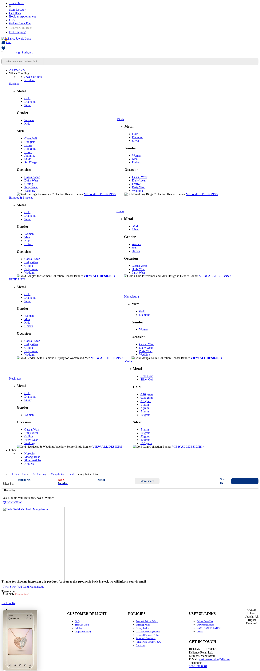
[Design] (7, 497)
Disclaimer (140, 645)
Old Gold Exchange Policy (148, 631)
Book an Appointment (22, 16)
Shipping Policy (143, 624)
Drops (28, 145)
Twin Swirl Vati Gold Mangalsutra (23, 586)
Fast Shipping (17, 32)
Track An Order (82, 624)
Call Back (15, 13)
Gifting (28, 183)
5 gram (144, 411)
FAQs (77, 621)
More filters (147, 480)
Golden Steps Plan (20, 23)
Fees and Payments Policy (147, 635)
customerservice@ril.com (214, 659)
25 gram (145, 436)
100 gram (146, 443)
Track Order (16, 3)
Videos (200, 631)
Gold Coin (146, 376)
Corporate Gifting (83, 631)
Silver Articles (32, 460)
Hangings (30, 148)
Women (29, 120)
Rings (120, 119)
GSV (12, 19)
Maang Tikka (32, 456)
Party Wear (31, 187)
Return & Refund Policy (147, 621)
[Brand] (23, 497)
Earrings (14, 83)
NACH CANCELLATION (209, 628)
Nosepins (30, 453)
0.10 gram (146, 394)
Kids (27, 123)
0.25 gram (146, 397)
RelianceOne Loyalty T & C (148, 642)
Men (135, 159)
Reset (61, 479)
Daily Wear (31, 180)
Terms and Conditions (146, 638)
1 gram (144, 404)
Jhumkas (29, 155)
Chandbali (30, 138)
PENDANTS (17, 279)
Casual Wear (32, 177)
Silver (27, 105)
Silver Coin (147, 379)
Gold (27, 98)
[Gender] (44, 497)
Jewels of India (33, 76)
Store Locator (17, 9)
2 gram (144, 408)
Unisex (136, 162)
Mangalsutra (131, 296)
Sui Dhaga (30, 162)
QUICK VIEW (12, 502)
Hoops (28, 152)
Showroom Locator (205, 624)
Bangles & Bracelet (21, 197)
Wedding (29, 190)
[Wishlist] (3, 48)
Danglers (29, 141)
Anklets (29, 463)
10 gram (145, 414)
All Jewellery (17, 70)
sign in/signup (24, 52)
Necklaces (15, 378)
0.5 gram (145, 401)
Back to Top (9, 603)
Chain (120, 211)
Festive (136, 183)
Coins (128, 361)
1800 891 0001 (198, 666)
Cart (8, 41)
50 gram (145, 439)
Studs (27, 159)
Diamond (30, 101)
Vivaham (29, 80)
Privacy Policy (142, 628)
